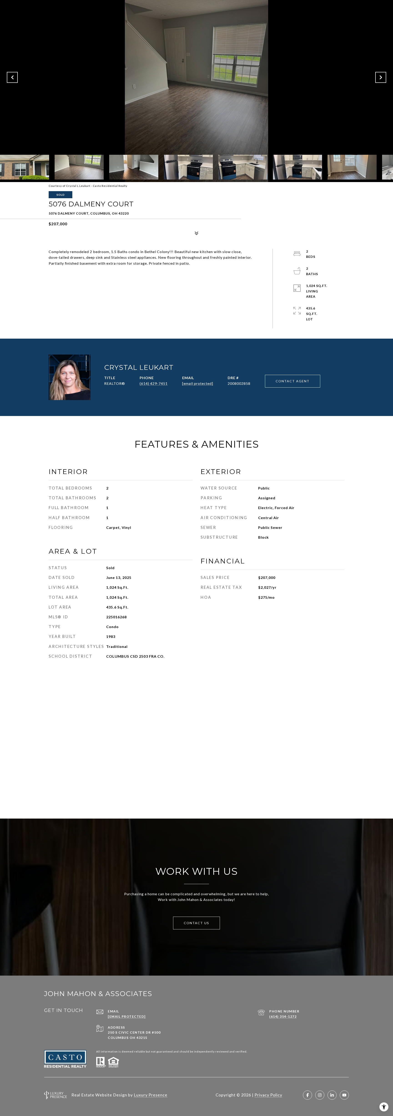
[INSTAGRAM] (319, 1095)
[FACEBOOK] (307, 1095)
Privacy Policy (268, 1094)
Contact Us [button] (196, 923)
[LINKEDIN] (332, 1095)
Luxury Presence (150, 1094)
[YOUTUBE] (344, 1095)
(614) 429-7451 (154, 383)
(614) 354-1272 (283, 1016)
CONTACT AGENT (293, 381)
